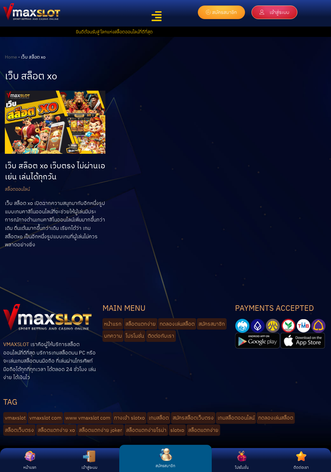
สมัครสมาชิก (165, 465)
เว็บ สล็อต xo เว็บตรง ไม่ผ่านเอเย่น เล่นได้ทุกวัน (55, 171)
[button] (156, 16)
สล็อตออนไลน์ (17, 189)
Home (11, 57)
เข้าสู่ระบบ (89, 467)
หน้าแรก (29, 467)
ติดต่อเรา (301, 467)
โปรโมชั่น (242, 467)
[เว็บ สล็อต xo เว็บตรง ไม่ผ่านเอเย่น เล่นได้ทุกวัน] (55, 122)
